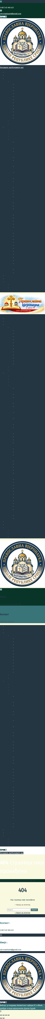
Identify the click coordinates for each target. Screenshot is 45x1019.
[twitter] (2, 17)
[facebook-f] (0, 17)
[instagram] (6, 17)
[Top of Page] (0, 1011)
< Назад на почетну (22, 913)
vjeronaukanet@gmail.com (10, 14)
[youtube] (4, 17)
